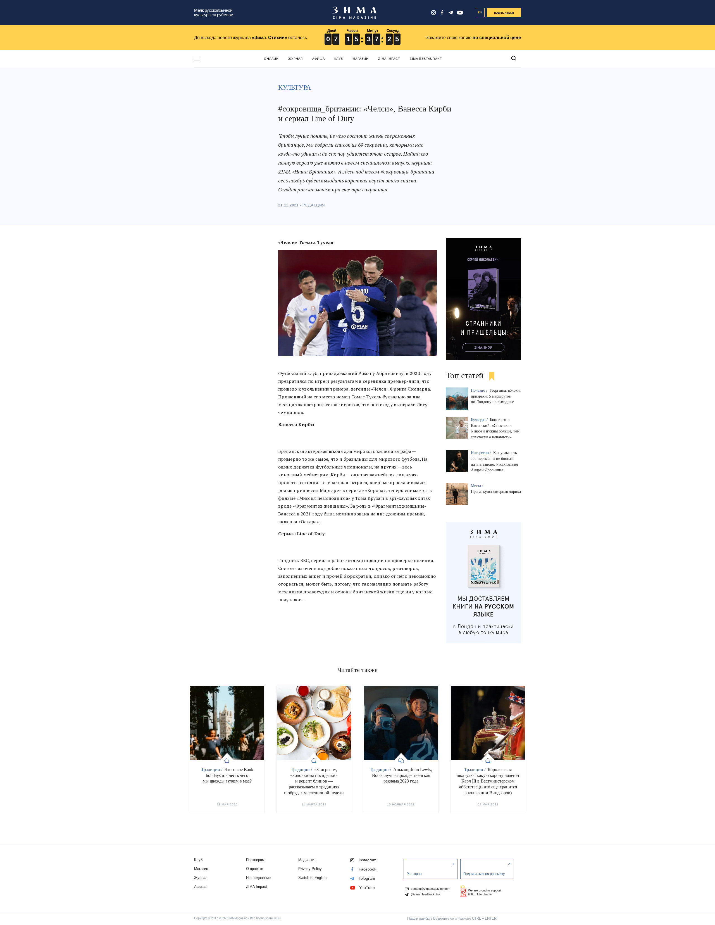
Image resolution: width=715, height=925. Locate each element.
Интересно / (481, 453)
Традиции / (212, 769)
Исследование (258, 878)
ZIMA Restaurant (426, 58)
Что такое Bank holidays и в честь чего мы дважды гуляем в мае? (228, 775)
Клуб (338, 58)
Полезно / (479, 390)
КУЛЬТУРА (294, 87)
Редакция (313, 205)
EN (480, 12)
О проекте (254, 869)
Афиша (318, 58)
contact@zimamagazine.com (430, 888)
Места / (477, 486)
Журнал (295, 58)
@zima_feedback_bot (425, 894)
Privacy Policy (310, 869)
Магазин (360, 58)
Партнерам (255, 860)
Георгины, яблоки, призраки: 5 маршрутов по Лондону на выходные (496, 396)
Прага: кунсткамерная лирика (496, 491)
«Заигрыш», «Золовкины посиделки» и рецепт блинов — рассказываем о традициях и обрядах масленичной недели (314, 781)
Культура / (480, 420)
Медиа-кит (307, 860)
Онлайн (271, 58)
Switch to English (312, 878)
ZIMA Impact (389, 58)
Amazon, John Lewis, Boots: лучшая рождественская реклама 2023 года (402, 775)
